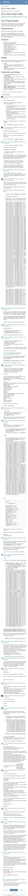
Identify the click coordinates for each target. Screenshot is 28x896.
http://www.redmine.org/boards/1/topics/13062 (14, 693)
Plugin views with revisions (17, 79)
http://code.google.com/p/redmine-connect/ (14, 849)
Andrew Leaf (20, 695)
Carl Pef (19, 668)
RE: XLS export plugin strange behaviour (11, 879)
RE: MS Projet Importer (8, 808)
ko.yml (6, 124)
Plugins (6, 6)
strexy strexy (20, 169)
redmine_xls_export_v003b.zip (12, 322)
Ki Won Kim (20, 96)
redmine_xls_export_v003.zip (9, 91)
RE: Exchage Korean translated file (10, 127)
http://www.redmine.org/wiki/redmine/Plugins (15, 82)
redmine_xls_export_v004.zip (10, 652)
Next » (22, 890)
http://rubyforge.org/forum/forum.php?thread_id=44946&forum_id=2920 (12, 353)
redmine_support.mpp (10, 765)
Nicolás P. (20, 707)
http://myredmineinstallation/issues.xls (12, 862)
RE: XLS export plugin (8, 96)
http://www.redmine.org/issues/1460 (17, 817)
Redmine (10, 895)
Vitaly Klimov (8, 11)
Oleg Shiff (20, 420)
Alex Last (20, 658)
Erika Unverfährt (21, 365)
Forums (2, 6)
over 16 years (15, 11)
